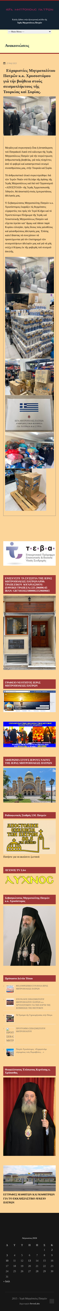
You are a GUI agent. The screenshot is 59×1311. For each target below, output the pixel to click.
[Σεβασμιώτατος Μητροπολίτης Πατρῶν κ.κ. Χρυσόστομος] (29, 964)
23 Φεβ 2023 (12, 63)
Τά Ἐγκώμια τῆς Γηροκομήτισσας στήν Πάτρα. (34, 1015)
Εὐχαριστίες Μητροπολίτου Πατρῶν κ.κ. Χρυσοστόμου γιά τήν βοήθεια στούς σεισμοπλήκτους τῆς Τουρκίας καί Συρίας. (29, 81)
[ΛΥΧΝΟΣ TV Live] (29, 884)
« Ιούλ (6, 1281)
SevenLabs (35, 1304)
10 (7, 1260)
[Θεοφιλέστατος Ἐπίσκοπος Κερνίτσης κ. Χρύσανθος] (29, 1155)
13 (29, 1260)
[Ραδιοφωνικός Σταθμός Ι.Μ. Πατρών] (29, 837)
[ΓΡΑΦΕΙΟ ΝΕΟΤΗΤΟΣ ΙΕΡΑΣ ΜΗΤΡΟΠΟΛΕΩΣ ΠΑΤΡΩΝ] (29, 711)
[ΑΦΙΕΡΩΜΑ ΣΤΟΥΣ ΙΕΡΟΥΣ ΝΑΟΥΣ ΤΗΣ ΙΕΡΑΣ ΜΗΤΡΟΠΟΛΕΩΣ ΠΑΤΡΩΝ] (29, 801)
